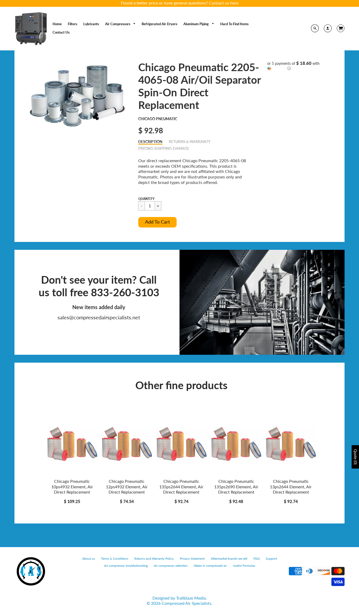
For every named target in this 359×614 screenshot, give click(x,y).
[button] (157, 222)
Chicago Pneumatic (157, 119)
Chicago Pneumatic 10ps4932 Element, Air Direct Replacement (72, 487)
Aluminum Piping (196, 24)
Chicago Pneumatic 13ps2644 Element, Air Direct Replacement (291, 487)
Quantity (146, 199)
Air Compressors (118, 24)
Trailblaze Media (191, 597)
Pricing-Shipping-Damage (163, 148)
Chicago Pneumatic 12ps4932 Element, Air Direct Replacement (127, 487)
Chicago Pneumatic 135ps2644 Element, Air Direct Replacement (181, 487)
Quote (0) (355, 456)
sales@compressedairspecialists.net (99, 317)
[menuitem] (57, 24)
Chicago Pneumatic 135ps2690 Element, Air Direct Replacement (236, 487)
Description (150, 141)
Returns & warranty (190, 141)
